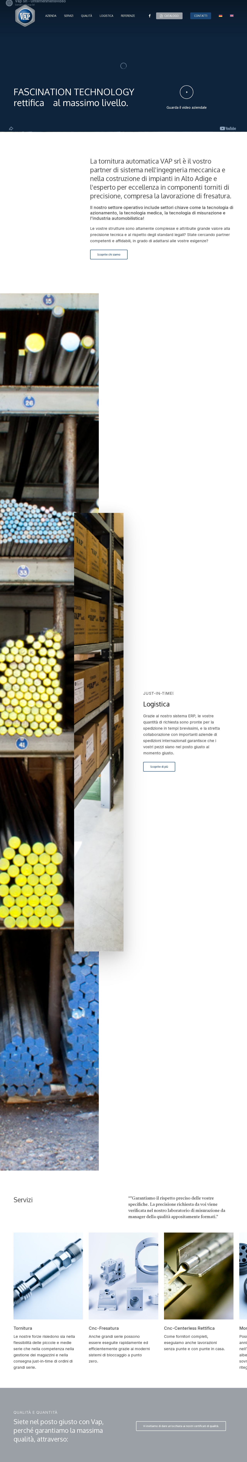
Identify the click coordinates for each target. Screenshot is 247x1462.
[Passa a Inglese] (231, 15)
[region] (123, 1301)
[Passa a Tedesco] (220, 15)
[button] (109, 254)
